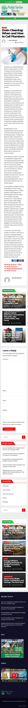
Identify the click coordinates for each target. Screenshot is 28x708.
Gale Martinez (17, 306)
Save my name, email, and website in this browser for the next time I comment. (13, 423)
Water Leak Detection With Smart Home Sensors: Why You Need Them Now (13, 334)
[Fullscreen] (25, 681)
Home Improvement (8, 494)
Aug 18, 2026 (8, 553)
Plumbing (4, 27)
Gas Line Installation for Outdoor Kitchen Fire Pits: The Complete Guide (13, 300)
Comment (6, 359)
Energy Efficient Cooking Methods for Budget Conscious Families (13, 563)
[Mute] (22, 681)
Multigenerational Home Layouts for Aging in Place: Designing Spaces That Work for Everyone (13, 472)
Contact (24, 705)
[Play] (3, 681)
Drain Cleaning (20, 42)
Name (5, 390)
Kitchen (5, 498)
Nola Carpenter (13, 40)
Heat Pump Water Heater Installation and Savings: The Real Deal (14, 580)
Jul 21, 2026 (8, 585)
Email (4, 400)
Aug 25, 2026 (8, 537)
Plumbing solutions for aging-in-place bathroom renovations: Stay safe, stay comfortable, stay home (14, 315)
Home (20, 705)
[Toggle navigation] (15, 18)
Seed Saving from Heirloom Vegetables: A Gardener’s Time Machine (13, 548)
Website (5, 410)
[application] (14, 675)
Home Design (6, 490)
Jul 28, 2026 (8, 569)
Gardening (5, 486)
